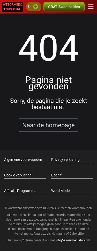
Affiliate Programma (20, 191)
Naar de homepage (48, 125)
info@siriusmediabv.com (73, 240)
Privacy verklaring (65, 159)
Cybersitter (77, 233)
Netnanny (58, 233)
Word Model (60, 191)
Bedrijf (56, 175)
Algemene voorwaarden (23, 159)
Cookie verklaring (18, 175)
